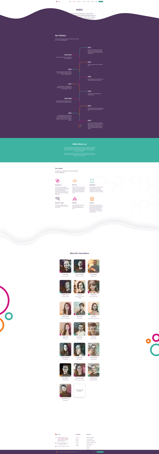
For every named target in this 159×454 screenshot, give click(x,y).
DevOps (88, 447)
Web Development (90, 439)
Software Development (90, 437)
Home (70, 1)
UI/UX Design (89, 445)
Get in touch (101, 1)
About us (74, 1)
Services (78, 1)
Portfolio (84, 1)
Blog (96, 1)
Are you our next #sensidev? (79, 390)
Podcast (92, 1)
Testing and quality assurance (91, 442)
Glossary (77, 445)
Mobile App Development (91, 440)
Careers (88, 1)
